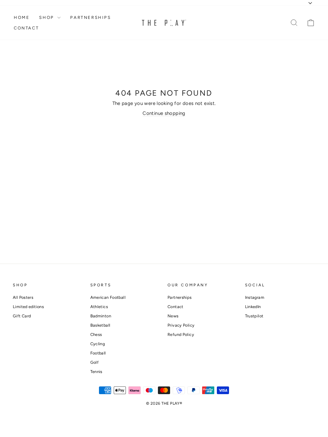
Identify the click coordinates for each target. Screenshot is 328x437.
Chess (96, 334)
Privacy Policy (181, 325)
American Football (108, 297)
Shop (47, 17)
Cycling (97, 343)
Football (98, 353)
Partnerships (90, 17)
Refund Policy (181, 334)
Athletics (99, 306)
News (173, 316)
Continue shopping (164, 113)
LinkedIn (253, 306)
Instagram (254, 297)
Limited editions (28, 306)
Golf (94, 362)
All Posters (23, 297)
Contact (26, 28)
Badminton (100, 316)
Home (21, 17)
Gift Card (22, 316)
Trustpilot (254, 316)
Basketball (100, 325)
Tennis (96, 371)
